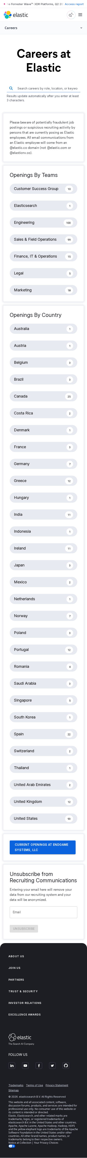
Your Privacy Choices (46, 1142)
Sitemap (13, 1090)
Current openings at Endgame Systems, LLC (41, 847)
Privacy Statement (57, 1085)
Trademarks (15, 1085)
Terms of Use (34, 1085)
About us (16, 956)
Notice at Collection (19, 1142)
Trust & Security (23, 991)
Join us (14, 967)
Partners (16, 979)
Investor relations (25, 1003)
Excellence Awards (24, 1014)
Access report (74, 4)
